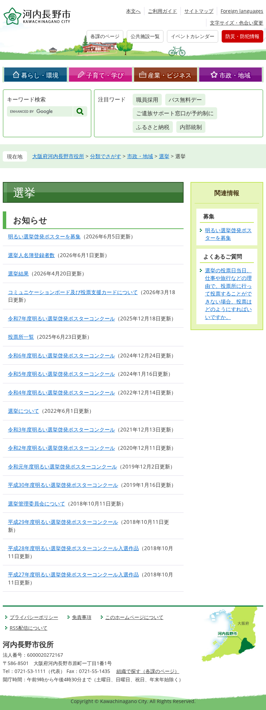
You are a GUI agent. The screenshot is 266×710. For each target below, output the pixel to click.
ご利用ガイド (162, 11)
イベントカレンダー (192, 36)
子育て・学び (105, 75)
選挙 (164, 156)
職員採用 (147, 99)
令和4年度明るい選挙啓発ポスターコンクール (61, 392)
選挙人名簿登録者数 (31, 255)
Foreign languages (242, 11)
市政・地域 (234, 75)
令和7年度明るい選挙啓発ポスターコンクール (61, 318)
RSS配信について (28, 628)
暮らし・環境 (40, 75)
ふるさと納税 (152, 127)
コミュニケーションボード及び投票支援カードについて (73, 292)
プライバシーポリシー (34, 617)
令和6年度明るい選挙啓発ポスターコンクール (61, 355)
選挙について (23, 410)
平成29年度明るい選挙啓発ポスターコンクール (63, 521)
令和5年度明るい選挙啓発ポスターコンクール (61, 373)
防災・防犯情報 (242, 36)
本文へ (133, 11)
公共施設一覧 (145, 36)
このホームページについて (134, 617)
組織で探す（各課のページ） (147, 671)
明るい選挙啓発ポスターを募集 (44, 236)
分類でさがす (105, 156)
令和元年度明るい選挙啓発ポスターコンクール (62, 466)
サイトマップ (198, 11)
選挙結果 (18, 273)
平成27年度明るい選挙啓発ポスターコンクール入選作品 (73, 574)
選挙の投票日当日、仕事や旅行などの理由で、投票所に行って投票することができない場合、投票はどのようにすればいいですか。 (228, 293)
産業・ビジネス (170, 75)
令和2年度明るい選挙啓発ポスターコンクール (61, 447)
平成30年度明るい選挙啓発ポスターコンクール (63, 484)
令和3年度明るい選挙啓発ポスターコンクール (61, 429)
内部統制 (191, 127)
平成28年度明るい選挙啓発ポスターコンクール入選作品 (73, 548)
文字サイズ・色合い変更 (236, 22)
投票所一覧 (21, 336)
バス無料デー (185, 99)
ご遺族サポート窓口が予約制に (175, 113)
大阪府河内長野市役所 (58, 156)
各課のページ (104, 36)
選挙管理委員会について (36, 503)
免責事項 (81, 617)
